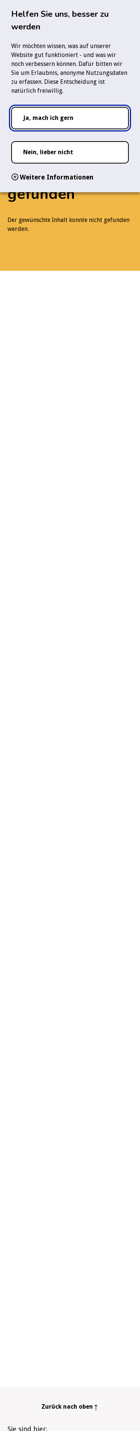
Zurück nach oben (67, 1406)
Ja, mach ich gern (48, 117)
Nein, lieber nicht (48, 152)
